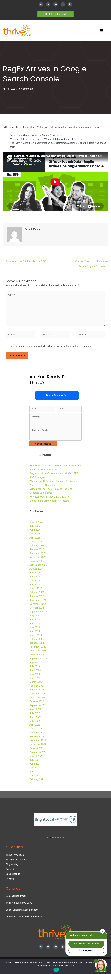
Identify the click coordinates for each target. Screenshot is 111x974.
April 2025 (34, 584)
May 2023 (34, 674)
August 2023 (36, 662)
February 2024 (36, 639)
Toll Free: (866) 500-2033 (19, 902)
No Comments (25, 88)
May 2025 (34, 580)
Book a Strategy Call (16, 896)
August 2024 (36, 615)
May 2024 (34, 627)
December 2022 (37, 693)
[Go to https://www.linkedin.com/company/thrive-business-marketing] (55, 4)
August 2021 (36, 756)
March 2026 (35, 541)
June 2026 (35, 529)
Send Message (43, 443)
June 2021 (35, 763)
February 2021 (36, 779)
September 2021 (38, 752)
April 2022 (34, 724)
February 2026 (36, 545)
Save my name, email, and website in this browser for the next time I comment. (51, 346)
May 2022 (34, 721)
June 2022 (35, 717)
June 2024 (35, 623)
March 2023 (35, 682)
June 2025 (35, 576)
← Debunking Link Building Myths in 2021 (24, 261)
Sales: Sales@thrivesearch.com (22, 909)
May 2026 (34, 533)
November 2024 (37, 604)
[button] (57, 395)
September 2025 (38, 565)
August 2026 (36, 522)
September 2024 (38, 611)
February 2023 (36, 685)
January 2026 (36, 549)
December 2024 (37, 600)
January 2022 (36, 736)
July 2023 (34, 666)
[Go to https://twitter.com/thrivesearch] (48, 4)
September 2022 (38, 705)
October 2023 (36, 654)
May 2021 (34, 767)
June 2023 (35, 670)
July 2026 (34, 526)
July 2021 (34, 760)
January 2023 (36, 689)
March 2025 (35, 588)
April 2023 (34, 678)
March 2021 (35, 775)
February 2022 (36, 732)
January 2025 (36, 596)
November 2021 (37, 744)
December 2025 (37, 553)
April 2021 (34, 771)
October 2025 (36, 561)
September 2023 (38, 658)
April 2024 (34, 631)
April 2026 (34, 537)
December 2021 (37, 740)
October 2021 (36, 748)
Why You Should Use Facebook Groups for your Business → (91, 262)
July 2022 (34, 713)
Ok (56, 970)
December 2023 (37, 646)
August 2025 (36, 568)
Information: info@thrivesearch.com (24, 916)
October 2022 (36, 701)
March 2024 (35, 635)
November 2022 (37, 697)
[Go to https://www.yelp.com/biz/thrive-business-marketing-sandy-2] (70, 4)
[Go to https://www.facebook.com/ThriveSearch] (63, 4)
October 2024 (36, 607)
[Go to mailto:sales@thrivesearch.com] (41, 4)
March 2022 (35, 728)
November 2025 (37, 557)
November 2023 (37, 650)
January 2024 (36, 643)
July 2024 (34, 619)
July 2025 (34, 572)
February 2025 (36, 592)
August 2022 (36, 709)
